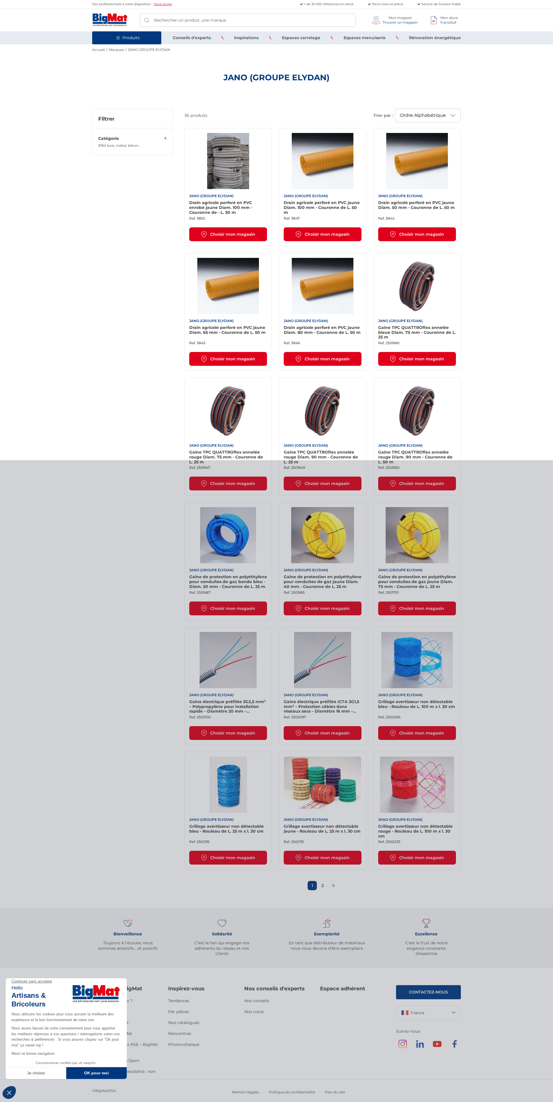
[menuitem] (192, 37)
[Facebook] (454, 1046)
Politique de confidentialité (292, 1092)
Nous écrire (163, 4)
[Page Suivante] (333, 885)
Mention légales (245, 1092)
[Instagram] (402, 1046)
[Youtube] (437, 1046)
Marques (116, 49)
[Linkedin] (420, 1046)
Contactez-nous (428, 992)
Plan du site (335, 1092)
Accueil (98, 49)
